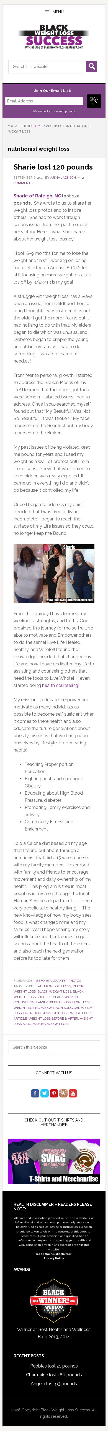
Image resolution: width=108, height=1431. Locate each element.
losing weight (41, 1008)
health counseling (60, 685)
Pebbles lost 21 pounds (54, 1366)
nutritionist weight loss (45, 1013)
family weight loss (53, 1002)
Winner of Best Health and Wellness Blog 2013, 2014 (54, 1333)
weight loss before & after (53, 1018)
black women (65, 997)
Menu (58, 12)
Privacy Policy (54, 1258)
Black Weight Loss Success (54, 37)
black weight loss (54, 991)
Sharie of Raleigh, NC (37, 196)
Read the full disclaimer (53, 1253)
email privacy (65, 111)
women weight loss (51, 1024)
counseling (24, 1002)
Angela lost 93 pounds (54, 1383)
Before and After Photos (58, 981)
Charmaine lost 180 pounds (54, 1374)
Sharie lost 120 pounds (53, 167)
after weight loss (54, 986)
